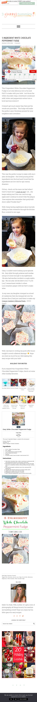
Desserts (14, 575)
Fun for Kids (24, 577)
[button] (18, 2)
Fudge (20, 577)
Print (18, 427)
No (16, 699)
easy (17, 577)
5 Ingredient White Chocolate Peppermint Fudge (16, 39)
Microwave (30, 577)
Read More (23, 699)
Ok (11, 699)
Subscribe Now (27, 3)
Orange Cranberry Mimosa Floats (14, 301)
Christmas (9, 575)
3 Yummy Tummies (18, 14)
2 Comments (17, 43)
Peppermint (4, 578)
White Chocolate (10, 578)
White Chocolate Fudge (19, 578)
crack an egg (21, 192)
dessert (14, 577)
